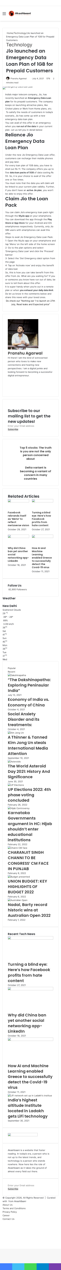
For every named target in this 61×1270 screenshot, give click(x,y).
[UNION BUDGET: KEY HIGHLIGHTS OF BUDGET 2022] (19, 876)
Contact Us (8, 1219)
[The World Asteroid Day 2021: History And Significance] (14, 761)
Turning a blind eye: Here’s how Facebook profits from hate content (41, 519)
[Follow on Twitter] (27, 78)
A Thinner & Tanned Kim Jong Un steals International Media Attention (28, 745)
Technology (20, 33)
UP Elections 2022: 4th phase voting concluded (29, 795)
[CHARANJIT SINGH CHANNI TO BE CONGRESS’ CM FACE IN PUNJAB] (17, 847)
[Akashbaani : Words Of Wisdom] (20, 13)
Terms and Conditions (14, 1208)
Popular (12, 668)
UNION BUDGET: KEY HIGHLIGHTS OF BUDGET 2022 (27, 887)
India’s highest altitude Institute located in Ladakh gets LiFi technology (28, 1108)
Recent (11, 671)
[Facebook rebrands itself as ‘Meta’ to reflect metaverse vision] (18, 501)
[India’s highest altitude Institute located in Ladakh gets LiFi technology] (30, 1095)
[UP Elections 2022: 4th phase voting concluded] (16, 785)
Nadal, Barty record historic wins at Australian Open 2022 (29, 910)
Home (9, 33)
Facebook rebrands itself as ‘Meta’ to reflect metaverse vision (18, 519)
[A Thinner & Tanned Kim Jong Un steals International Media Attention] (16, 732)
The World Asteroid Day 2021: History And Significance (29, 771)
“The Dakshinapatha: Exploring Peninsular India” (29, 685)
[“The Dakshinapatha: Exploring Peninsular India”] (17, 675)
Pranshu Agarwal (19, 78)
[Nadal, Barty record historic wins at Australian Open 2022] (17, 900)
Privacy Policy (10, 1211)
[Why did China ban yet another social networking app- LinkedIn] (18, 537)
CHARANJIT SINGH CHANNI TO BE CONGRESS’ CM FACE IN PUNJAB (28, 860)
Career (6, 1215)
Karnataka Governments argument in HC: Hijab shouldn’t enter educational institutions (30, 826)
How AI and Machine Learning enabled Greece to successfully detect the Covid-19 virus (42, 557)
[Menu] (4, 15)
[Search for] (56, 15)
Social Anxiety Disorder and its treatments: (23, 719)
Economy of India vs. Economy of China (28, 702)
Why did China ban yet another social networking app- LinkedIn (27, 1023)
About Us (8, 1204)
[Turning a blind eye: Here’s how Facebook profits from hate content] (42, 501)
